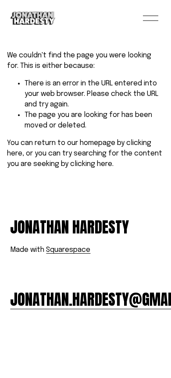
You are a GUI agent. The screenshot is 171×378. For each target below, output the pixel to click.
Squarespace (68, 250)
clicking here (91, 164)
